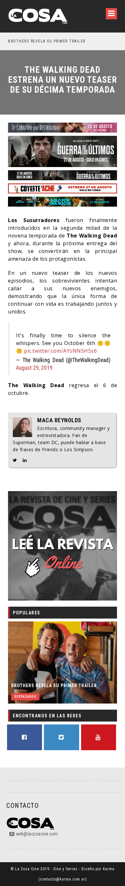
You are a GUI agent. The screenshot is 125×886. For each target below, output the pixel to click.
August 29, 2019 (34, 368)
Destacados (25, 696)
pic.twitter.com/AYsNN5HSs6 (60, 350)
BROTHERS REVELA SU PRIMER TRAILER (54, 685)
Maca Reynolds (59, 420)
